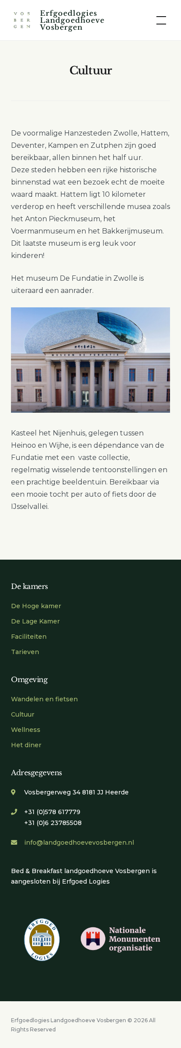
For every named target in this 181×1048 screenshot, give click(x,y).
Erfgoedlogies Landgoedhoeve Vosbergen (72, 20)
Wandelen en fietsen (44, 699)
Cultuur (22, 714)
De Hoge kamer (36, 606)
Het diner (26, 745)
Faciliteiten (29, 637)
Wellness (25, 730)
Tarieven (25, 652)
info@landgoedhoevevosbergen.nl (79, 842)
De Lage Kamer (35, 621)
